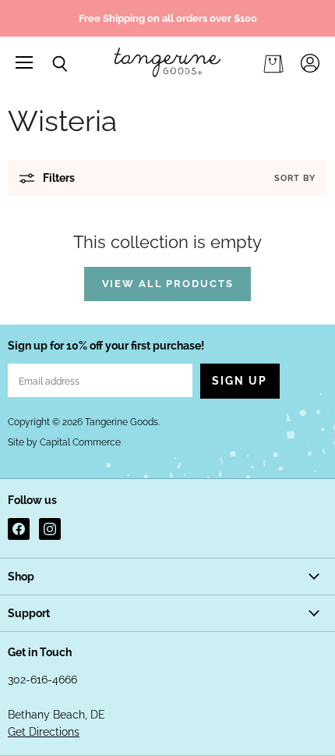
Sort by (295, 178)
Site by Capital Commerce (64, 442)
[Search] (48, 64)
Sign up (240, 380)
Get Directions (43, 732)
